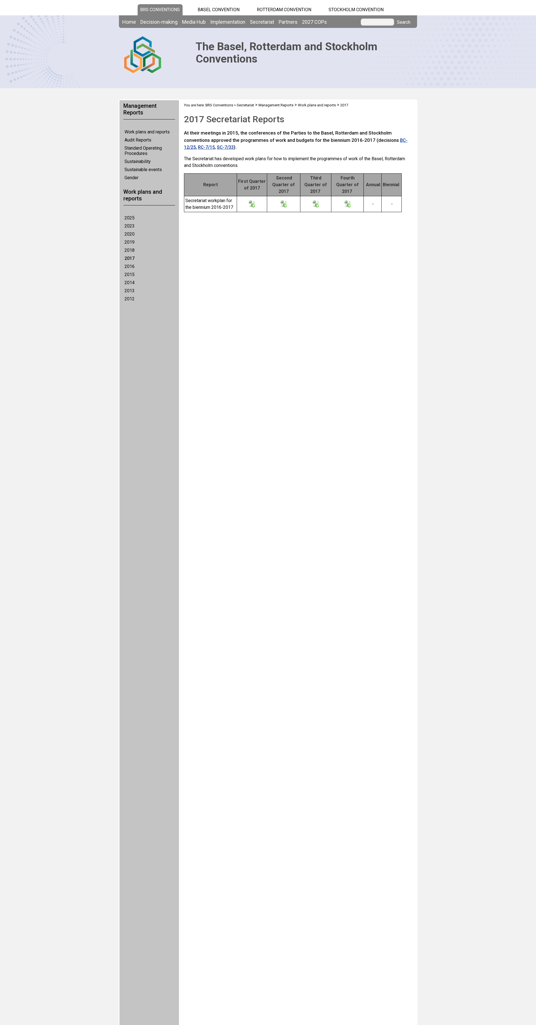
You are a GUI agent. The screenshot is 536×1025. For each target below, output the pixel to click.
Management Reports (276, 105)
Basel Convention (219, 9)
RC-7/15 (206, 147)
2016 (130, 266)
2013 (130, 290)
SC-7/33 (225, 147)
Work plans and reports (147, 132)
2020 (130, 234)
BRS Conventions (219, 105)
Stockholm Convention (356, 9)
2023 (130, 226)
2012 (130, 298)
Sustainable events (143, 169)
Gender (131, 177)
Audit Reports (138, 140)
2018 (130, 250)
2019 (130, 242)
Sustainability (138, 161)
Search (403, 22)
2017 (130, 258)
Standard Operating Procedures (143, 150)
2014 (130, 282)
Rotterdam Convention (284, 9)
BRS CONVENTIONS (160, 9)
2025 (130, 218)
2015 (130, 274)
